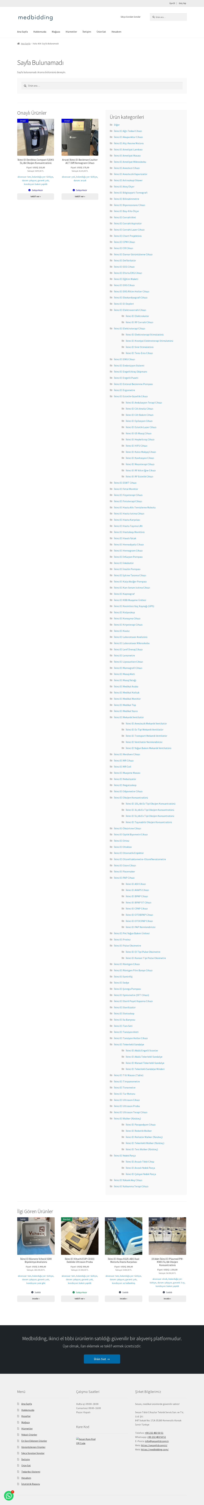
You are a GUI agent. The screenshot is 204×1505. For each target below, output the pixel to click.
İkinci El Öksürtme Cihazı (127, 828)
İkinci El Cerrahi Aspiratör (128, 223)
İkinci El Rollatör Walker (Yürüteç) (144, 1137)
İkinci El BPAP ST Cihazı (138, 902)
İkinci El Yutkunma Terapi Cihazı (131, 1186)
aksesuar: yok (68, 176)
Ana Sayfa (22, 31)
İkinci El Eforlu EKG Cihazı (128, 272)
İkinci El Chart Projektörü (128, 235)
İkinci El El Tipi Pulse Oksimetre (143, 951)
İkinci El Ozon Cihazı (125, 865)
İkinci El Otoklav (123, 846)
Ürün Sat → (102, 1359)
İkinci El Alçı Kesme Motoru (129, 143)
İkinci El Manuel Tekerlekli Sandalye (145, 1062)
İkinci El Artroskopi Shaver (128, 180)
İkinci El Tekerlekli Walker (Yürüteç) (145, 1143)
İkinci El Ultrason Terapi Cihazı (130, 1112)
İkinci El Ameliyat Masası (127, 155)
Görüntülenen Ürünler (33, 1447)
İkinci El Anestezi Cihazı (127, 168)
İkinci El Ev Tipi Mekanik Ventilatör (144, 729)
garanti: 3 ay (179, 1282)
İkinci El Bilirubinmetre (126, 198)
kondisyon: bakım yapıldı (35, 184)
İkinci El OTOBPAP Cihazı (139, 914)
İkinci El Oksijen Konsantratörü (131, 797)
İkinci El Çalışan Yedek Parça (141, 1174)
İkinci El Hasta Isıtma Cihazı (129, 513)
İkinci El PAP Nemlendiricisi (140, 927)
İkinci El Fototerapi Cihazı (128, 501)
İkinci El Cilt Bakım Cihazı (139, 414)
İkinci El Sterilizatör (125, 1007)
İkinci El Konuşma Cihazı (127, 618)
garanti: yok (43, 180)
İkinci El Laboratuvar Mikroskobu (131, 643)
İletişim (87, 31)
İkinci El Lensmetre (124, 655)
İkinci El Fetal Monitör (126, 488)
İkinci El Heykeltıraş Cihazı (140, 439)
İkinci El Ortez (121, 840)
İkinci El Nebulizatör (125, 779)
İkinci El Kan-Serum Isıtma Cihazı (132, 587)
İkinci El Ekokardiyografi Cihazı (130, 297)
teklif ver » (35, 196)
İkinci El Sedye (121, 982)
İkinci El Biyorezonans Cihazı (129, 205)
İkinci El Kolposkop (124, 612)
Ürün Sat (101, 31)
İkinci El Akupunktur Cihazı (128, 137)
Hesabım (116, 31)
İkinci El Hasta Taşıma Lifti (128, 526)
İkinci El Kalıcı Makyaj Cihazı (141, 451)
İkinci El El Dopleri (124, 303)
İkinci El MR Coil (122, 766)
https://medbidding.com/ (155, 1449)
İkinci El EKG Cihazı (124, 285)
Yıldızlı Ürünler (29, 1434)
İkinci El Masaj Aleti (124, 674)
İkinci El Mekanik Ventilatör (129, 717)
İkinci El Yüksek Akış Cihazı (128, 1180)
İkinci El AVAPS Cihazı (137, 890)
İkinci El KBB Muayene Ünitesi (130, 600)
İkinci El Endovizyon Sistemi (129, 365)
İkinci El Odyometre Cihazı (128, 791)
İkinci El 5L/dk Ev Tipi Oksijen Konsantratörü (150, 815)
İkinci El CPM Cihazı (124, 241)
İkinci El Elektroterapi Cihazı (129, 328)
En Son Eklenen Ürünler (34, 1440)
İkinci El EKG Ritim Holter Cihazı (131, 291)
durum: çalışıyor (29, 180)
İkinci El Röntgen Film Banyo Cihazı (133, 970)
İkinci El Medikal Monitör (127, 698)
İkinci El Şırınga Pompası (127, 988)
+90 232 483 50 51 (156, 1437)
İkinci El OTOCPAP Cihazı (139, 921)
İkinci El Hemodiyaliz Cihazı (129, 544)
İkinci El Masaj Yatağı (125, 680)
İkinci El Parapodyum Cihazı (141, 1124)
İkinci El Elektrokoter (137, 316)
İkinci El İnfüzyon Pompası (128, 556)
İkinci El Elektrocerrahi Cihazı (130, 310)
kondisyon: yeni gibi (35, 1283)
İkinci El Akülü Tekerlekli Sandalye (144, 1056)
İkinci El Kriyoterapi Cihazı (128, 624)
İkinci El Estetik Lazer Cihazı (141, 427)
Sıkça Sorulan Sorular (131, 16)
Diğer (117, 124)
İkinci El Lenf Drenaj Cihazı (128, 649)
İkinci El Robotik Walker (139, 1130)
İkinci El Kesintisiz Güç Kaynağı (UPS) (134, 606)
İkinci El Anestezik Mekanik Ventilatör (146, 723)
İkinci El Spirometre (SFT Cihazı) (131, 995)
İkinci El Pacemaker (124, 871)
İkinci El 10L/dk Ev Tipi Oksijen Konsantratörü (150, 803)
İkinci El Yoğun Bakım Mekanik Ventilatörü (148, 748)
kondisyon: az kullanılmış (123, 1283)
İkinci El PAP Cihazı (124, 877)
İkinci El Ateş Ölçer (124, 186)
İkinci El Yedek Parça (125, 1155)
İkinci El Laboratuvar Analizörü (130, 636)
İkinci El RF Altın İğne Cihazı (141, 470)
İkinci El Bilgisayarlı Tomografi (130, 192)
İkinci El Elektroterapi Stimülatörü (145, 334)
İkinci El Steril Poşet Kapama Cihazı (133, 1001)
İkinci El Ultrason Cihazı (127, 1100)
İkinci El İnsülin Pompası (127, 569)
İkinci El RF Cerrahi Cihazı (139, 322)
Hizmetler (71, 31)
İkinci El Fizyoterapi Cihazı (128, 495)
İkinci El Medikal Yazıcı (126, 711)
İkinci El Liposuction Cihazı (128, 661)
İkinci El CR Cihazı (123, 248)
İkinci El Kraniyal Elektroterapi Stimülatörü (149, 340)
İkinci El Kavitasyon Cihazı (140, 458)
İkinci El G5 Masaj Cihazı (138, 433)
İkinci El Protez (122, 939)
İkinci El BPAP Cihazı (137, 896)
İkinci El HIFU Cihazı (136, 445)
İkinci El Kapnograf (124, 593)
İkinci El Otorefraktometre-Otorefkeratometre (140, 859)
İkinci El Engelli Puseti (126, 377)
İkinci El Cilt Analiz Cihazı (139, 408)
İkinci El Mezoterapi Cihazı (140, 464)
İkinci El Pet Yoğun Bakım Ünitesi (131, 933)
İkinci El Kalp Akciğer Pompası (130, 581)
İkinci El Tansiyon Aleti (126, 1032)
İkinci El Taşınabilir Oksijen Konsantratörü (149, 822)
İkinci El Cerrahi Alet (125, 217)
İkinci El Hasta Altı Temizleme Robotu (135, 507)
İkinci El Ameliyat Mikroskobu (130, 161)
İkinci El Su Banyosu (124, 1019)
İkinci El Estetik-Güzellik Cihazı (131, 396)
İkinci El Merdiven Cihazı (127, 754)
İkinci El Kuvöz (122, 630)
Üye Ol (172, 3)
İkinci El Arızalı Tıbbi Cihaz (140, 1161)
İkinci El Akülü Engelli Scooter (142, 1050)
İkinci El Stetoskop (124, 1013)
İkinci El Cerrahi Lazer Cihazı (129, 229)
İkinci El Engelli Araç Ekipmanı (130, 371)
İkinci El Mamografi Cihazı (128, 667)
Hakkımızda (39, 31)
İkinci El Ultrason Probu (127, 1106)
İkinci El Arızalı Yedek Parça (140, 1167)
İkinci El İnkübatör (124, 563)
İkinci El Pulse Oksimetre (127, 945)
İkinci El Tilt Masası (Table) (128, 1075)
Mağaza (56, 31)
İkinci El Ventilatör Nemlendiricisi (144, 742)
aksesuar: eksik (160, 1278)
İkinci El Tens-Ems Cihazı (139, 353)
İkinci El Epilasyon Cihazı (139, 420)
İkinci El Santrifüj (123, 976)
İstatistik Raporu (30, 1484)
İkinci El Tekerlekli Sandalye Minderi (145, 1069)
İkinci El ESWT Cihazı (125, 482)
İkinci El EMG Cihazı (124, 359)
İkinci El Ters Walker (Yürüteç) (142, 1149)
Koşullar (26, 1416)
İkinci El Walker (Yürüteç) (127, 1118)
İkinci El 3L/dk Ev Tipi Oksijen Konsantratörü (150, 809)
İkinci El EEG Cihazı (124, 266)
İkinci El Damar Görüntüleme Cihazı (133, 254)
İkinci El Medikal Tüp (125, 705)
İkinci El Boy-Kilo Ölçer (126, 211)
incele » (36, 1298)
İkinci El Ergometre (124, 390)
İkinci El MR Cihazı (124, 760)
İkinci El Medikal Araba (126, 686)
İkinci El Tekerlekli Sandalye (129, 1044)
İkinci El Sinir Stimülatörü (139, 347)
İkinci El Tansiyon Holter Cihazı (131, 1038)
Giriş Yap (182, 3)
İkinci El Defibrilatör (125, 260)
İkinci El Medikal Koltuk (126, 692)
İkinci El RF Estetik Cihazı (139, 476)
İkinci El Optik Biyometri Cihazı (131, 834)
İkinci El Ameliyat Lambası (128, 149)
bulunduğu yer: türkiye (42, 176)
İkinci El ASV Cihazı (136, 884)
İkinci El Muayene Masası (127, 772)
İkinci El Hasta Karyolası (127, 519)
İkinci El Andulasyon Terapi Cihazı (144, 402)
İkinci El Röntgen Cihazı (127, 964)
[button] (9, 1496)
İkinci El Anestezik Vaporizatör (130, 174)
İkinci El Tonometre (124, 1087)
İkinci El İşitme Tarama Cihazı (130, 575)
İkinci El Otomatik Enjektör (129, 853)
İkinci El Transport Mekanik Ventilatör (146, 735)
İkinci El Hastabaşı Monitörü (129, 532)
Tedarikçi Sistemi (30, 1471)
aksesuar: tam (24, 176)
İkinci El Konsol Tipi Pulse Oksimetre (146, 958)
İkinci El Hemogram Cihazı (128, 550)
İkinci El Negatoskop (125, 785)
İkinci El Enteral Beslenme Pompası (133, 384)
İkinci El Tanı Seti (123, 1025)
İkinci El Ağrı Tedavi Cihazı (128, 131)
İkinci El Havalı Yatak (125, 538)
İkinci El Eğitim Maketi (126, 279)
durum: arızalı (80, 180)
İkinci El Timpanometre (127, 1081)
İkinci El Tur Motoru (124, 1093)
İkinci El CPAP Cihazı (137, 908)
